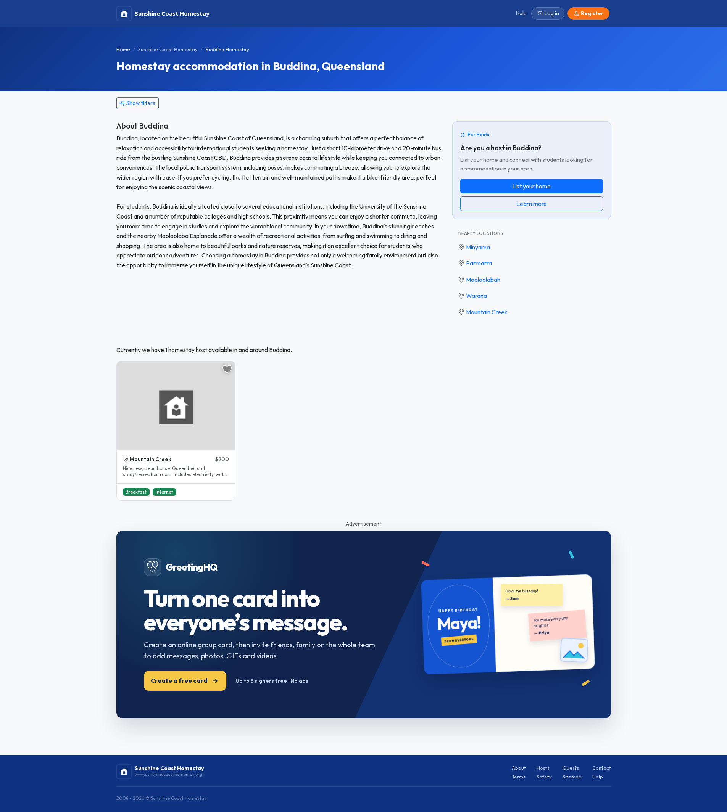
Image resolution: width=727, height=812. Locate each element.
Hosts (543, 768)
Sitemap (572, 776)
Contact (601, 768)
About (519, 768)
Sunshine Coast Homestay (168, 49)
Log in (552, 13)
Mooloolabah (483, 279)
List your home (531, 186)
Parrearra (479, 263)
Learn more (531, 203)
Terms (519, 776)
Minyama (478, 247)
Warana (476, 295)
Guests (571, 768)
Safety (544, 776)
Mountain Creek (487, 312)
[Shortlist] (227, 369)
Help (597, 776)
